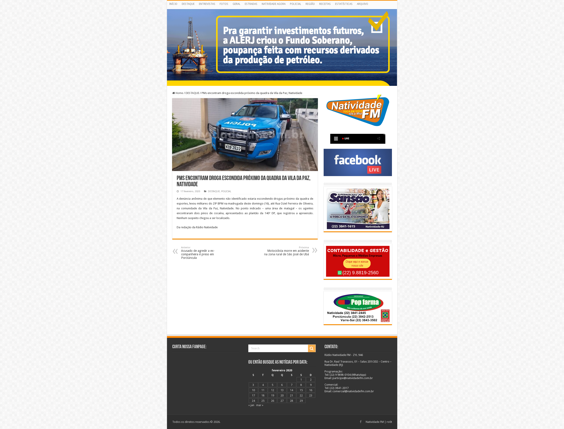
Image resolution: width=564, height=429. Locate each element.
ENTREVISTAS (207, 4)
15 (301, 390)
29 (301, 400)
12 (272, 390)
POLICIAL (295, 4)
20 (282, 395)
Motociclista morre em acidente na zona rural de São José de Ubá (286, 251)
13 (282, 390)
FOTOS (224, 4)
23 (310, 395)
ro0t (389, 421)
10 (253, 390)
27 (282, 400)
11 (262, 390)
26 (272, 400)
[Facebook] (360, 421)
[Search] (311, 348)
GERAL (236, 4)
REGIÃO (310, 4)
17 (253, 395)
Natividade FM (375, 421)
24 (253, 400)
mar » (259, 405)
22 (301, 395)
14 (291, 390)
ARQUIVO (362, 4)
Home (179, 93)
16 (310, 390)
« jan (251, 405)
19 (272, 395)
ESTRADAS (251, 4)
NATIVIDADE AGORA (274, 4)
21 (291, 395)
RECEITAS (325, 4)
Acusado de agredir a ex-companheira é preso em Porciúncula (198, 253)
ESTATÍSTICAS (343, 4)
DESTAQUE (188, 4)
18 (262, 395)
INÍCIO (173, 4)
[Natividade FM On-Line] (282, 8)
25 (262, 400)
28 (291, 400)
